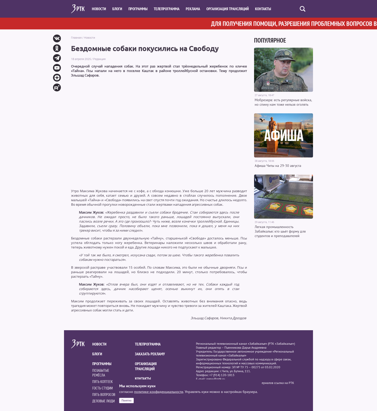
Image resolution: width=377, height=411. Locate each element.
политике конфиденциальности (158, 391)
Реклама (193, 8)
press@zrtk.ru (215, 379)
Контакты (263, 8)
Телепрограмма (166, 8)
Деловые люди (103, 401)
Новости (99, 8)
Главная (76, 37)
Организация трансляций (227, 8)
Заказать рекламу (150, 353)
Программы (137, 8)
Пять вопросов (103, 394)
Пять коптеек (102, 381)
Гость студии (102, 388)
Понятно (126, 400)
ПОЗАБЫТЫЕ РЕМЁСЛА (100, 372)
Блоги (117, 8)
